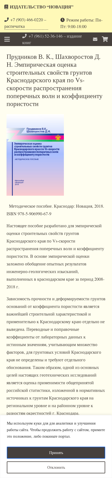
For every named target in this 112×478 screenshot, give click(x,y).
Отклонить (56, 467)
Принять (56, 452)
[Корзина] (105, 39)
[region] (56, 446)
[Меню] (7, 39)
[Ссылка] (96, 39)
